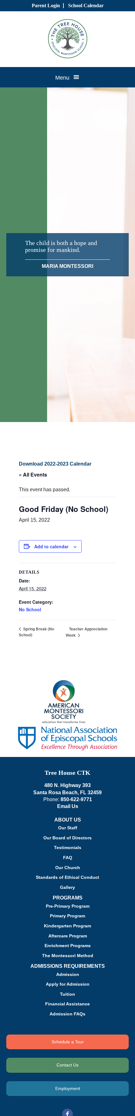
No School (30, 609)
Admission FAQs (67, 1013)
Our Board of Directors (67, 837)
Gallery (67, 887)
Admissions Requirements (67, 966)
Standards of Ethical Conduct (67, 877)
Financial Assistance (67, 1003)
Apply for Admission (67, 984)
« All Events (33, 474)
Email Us (67, 806)
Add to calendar (51, 546)
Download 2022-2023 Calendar (55, 464)
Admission (67, 974)
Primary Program (67, 915)
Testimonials (67, 847)
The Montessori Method (67, 955)
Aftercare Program (67, 935)
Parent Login (46, 5)
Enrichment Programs (68, 945)
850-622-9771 (76, 799)
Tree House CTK (67, 772)
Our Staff (67, 827)
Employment (67, 1088)
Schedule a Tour (67, 1041)
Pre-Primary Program (67, 906)
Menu (62, 78)
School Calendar (86, 5)
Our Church (67, 867)
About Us (67, 819)
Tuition (67, 994)
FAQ (67, 857)
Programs (68, 897)
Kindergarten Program (67, 925)
